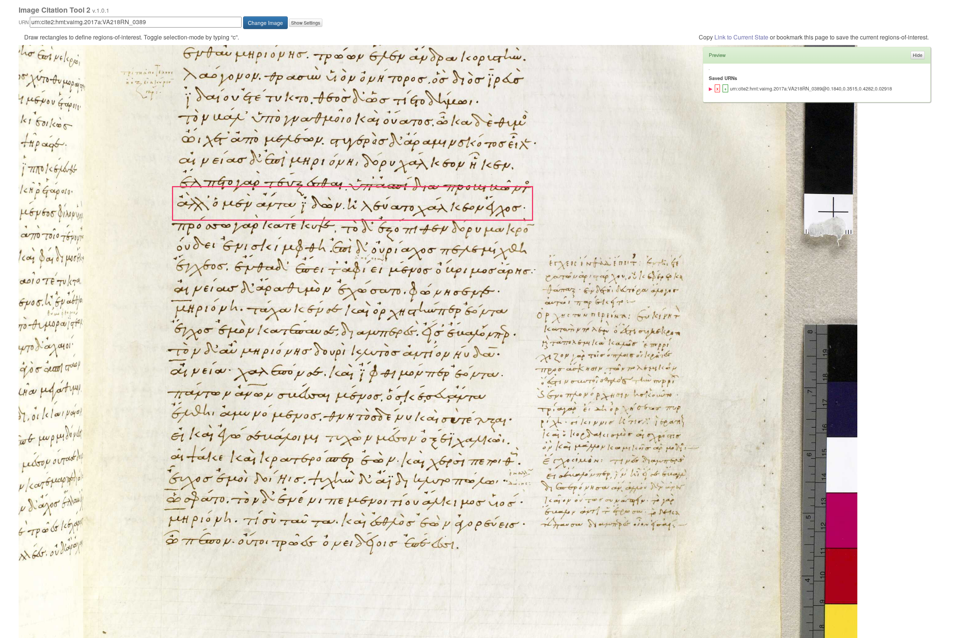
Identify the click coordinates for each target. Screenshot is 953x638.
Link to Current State (741, 37)
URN (24, 22)
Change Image (265, 22)
